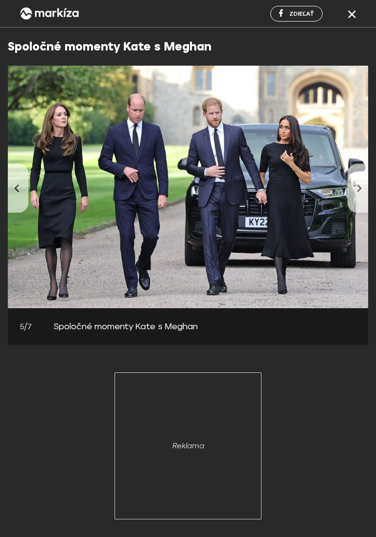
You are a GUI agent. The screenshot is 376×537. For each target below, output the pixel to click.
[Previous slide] (18, 188)
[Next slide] (358, 188)
